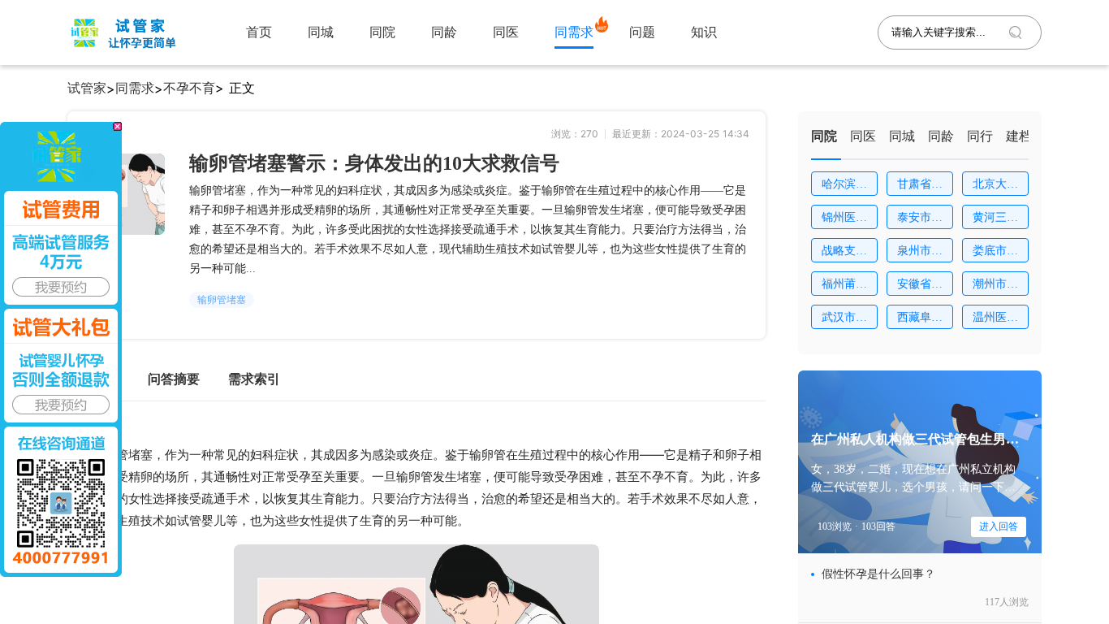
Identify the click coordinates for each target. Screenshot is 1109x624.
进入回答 (998, 526)
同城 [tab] (902, 136)
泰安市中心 (920, 220)
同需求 (573, 32)
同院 (382, 32)
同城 (321, 32)
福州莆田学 (844, 287)
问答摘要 (174, 379)
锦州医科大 (844, 220)
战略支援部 (844, 253)
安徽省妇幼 (920, 287)
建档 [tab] (1019, 136)
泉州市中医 (920, 253)
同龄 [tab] (941, 136)
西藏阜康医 (920, 320)
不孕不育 (189, 88)
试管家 (86, 88)
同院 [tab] (824, 136)
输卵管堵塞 (221, 300)
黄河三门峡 (995, 220)
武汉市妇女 (844, 320)
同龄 (444, 32)
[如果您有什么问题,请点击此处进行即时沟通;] (61, 349)
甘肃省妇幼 (920, 187)
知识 (704, 32)
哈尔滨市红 (844, 187)
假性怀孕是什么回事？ (878, 574)
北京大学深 (995, 187)
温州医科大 (995, 320)
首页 (259, 32)
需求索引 (254, 379)
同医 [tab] (863, 136)
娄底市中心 (995, 253)
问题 (642, 32)
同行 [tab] (980, 136)
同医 (506, 32)
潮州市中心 (995, 287)
